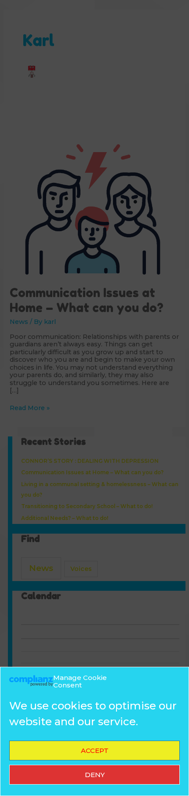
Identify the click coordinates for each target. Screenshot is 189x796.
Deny (95, 775)
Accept (95, 750)
